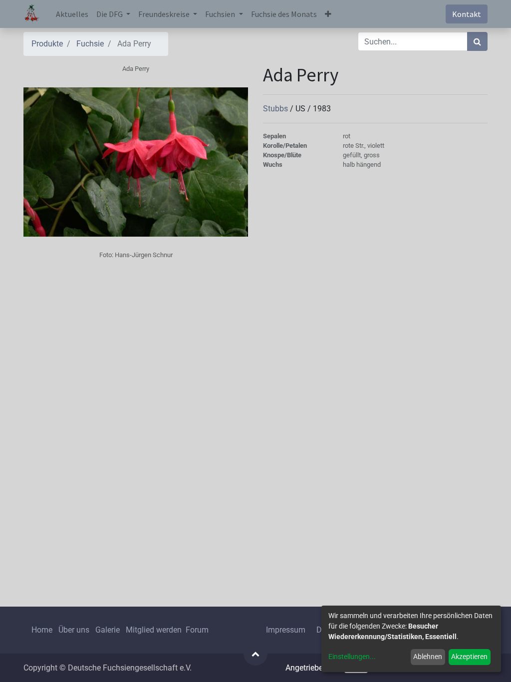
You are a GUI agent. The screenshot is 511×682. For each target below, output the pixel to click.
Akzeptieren (469, 657)
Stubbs (276, 108)
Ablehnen (427, 657)
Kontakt (466, 14)
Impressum (285, 630)
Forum (197, 630)
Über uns (73, 630)
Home (41, 630)
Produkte (47, 43)
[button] (328, 14)
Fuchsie (90, 43)
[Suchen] (477, 41)
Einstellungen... (352, 657)
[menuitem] (72, 14)
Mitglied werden (155, 630)
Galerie (107, 630)
